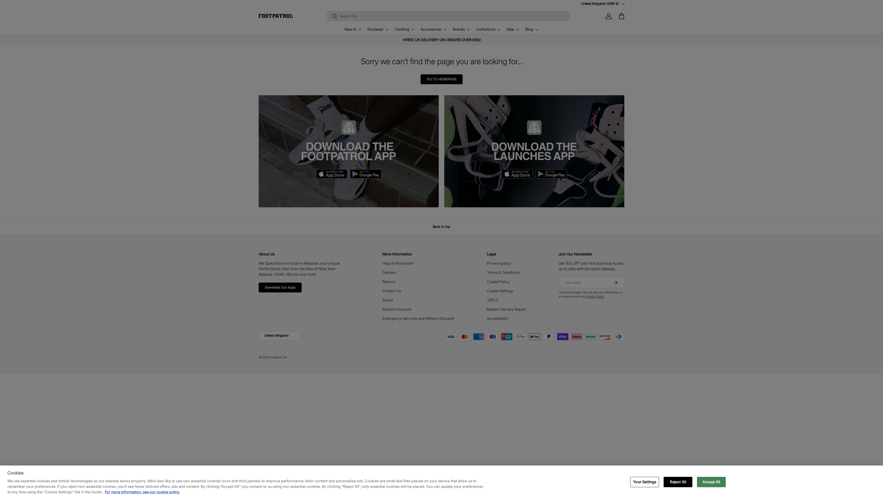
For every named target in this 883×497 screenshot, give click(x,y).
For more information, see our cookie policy (142, 492)
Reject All (678, 482)
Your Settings (644, 482)
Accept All (711, 482)
